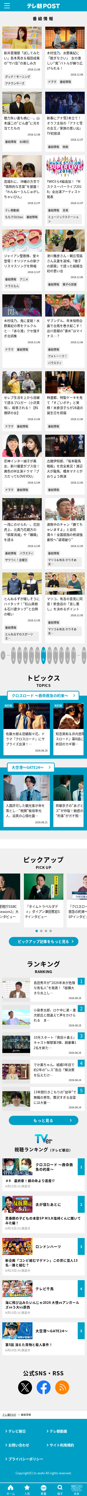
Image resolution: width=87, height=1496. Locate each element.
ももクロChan (14, 217)
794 (73, 655)
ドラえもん (12, 286)
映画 (65, 147)
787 (31, 655)
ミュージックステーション (63, 219)
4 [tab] (50, 931)
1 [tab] (36, 931)
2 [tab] (41, 931)
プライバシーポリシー (25, 1458)
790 (49, 655)
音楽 (65, 210)
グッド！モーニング (17, 77)
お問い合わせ (18, 1445)
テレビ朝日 (17, 1431)
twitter (25, 1387)
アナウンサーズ (14, 83)
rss (62, 1387)
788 (37, 655)
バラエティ (55, 363)
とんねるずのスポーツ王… (19, 636)
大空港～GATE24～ (28, 767)
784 (13, 655)
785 (19, 655)
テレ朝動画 (12, 210)
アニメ (24, 279)
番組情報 (65, 82)
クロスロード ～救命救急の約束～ (40, 695)
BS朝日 (24, 142)
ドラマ (52, 82)
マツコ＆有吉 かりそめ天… (62, 562)
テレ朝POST (43, 6)
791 (55, 655)
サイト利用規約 (62, 1445)
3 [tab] (46, 931)
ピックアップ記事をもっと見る (43, 941)
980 (84, 655)
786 (25, 655)
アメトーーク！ (57, 356)
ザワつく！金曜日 (16, 560)
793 (67, 655)
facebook (44, 1387)
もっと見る (43, 1120)
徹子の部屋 (70, 284)
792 (61, 655)
